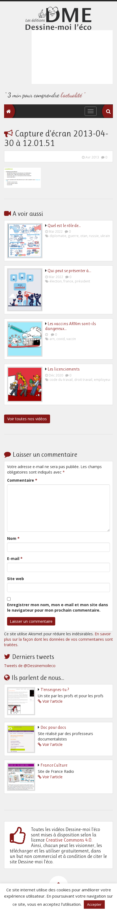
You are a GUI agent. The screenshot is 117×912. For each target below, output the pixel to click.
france (68, 281)
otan (83, 236)
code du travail (61, 379)
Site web (15, 578)
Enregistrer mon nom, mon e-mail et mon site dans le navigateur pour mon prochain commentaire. (57, 607)
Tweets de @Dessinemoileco (30, 665)
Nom (13, 538)
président (82, 281)
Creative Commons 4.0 (68, 840)
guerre (73, 236)
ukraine (106, 236)
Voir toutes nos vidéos (27, 418)
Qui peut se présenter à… (69, 270)
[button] (108, 111)
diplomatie (58, 236)
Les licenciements (64, 369)
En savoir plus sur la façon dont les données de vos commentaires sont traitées (58, 639)
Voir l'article (52, 701)
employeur (102, 379)
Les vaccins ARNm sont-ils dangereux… (70, 326)
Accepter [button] (94, 904)
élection (56, 281)
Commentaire (22, 480)
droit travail (83, 379)
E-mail (15, 558)
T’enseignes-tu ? (55, 689)
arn (52, 339)
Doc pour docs (53, 727)
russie (94, 236)
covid (60, 339)
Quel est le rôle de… (64, 225)
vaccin (71, 339)
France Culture (54, 765)
